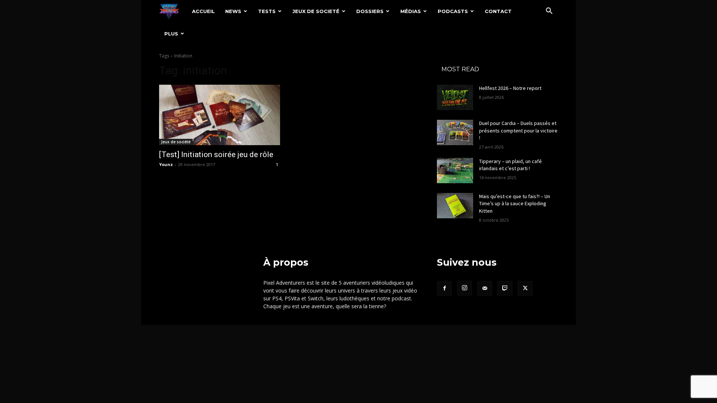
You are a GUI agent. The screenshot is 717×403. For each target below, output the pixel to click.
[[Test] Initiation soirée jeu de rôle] (219, 115)
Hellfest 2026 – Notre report (510, 88)
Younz (166, 164)
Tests (267, 11)
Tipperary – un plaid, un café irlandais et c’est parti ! (510, 165)
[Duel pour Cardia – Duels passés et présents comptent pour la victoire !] (455, 132)
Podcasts (453, 11)
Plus (171, 34)
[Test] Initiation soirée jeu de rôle (216, 154)
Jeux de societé (315, 11)
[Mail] (484, 288)
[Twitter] (525, 288)
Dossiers (370, 11)
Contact (498, 11)
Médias (410, 11)
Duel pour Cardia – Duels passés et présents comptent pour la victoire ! (518, 130)
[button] (549, 11)
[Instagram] (464, 288)
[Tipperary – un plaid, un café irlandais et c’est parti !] (455, 170)
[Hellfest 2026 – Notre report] (455, 97)
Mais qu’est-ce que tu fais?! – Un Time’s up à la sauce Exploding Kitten (514, 203)
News (233, 11)
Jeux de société (175, 141)
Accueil (203, 11)
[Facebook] (444, 288)
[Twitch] (504, 288)
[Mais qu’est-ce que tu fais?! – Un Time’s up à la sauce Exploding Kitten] (455, 205)
